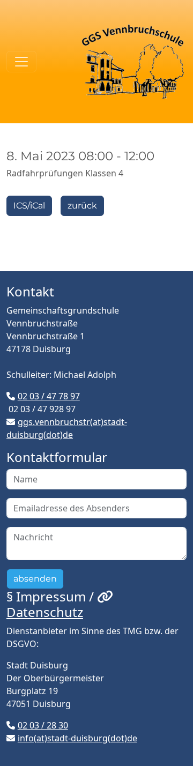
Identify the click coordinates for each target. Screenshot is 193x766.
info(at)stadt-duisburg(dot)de (77, 738)
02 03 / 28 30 (43, 725)
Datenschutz (44, 612)
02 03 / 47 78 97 (49, 396)
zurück (82, 205)
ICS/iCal (29, 205)
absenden (35, 579)
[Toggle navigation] (21, 61)
